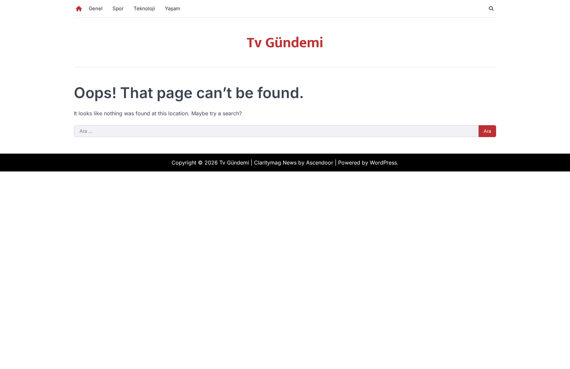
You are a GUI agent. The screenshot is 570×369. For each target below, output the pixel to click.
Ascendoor (319, 162)
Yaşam (172, 8)
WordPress (383, 162)
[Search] (491, 9)
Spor (118, 8)
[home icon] (79, 9)
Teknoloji (144, 8)
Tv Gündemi (285, 42)
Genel (96, 8)
